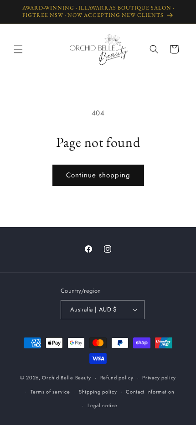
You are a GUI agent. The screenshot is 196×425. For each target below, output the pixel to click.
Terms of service (50, 391)
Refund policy (117, 377)
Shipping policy (98, 391)
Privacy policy (159, 377)
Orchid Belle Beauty (66, 377)
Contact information (150, 391)
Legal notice (102, 405)
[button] (18, 49)
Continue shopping (98, 175)
